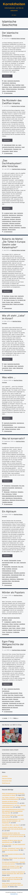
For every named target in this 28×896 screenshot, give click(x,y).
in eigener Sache (8, 213)
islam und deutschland (12, 577)
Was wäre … (8, 377)
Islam (5, 81)
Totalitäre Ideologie (7, 502)
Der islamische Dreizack (10, 34)
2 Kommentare (8, 308)
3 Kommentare (8, 431)
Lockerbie (4, 630)
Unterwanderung (11, 91)
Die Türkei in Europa (9, 300)
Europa (12, 296)
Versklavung (11, 705)
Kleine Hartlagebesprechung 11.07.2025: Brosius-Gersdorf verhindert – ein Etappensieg (13, 821)
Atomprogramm (8, 149)
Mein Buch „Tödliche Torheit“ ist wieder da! (13, 858)
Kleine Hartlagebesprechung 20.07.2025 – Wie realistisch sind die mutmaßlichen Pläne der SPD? (13, 811)
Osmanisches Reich (7, 304)
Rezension (5, 699)
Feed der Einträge (7, 778)
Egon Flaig (10, 695)
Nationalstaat (5, 490)
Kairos (10, 87)
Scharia (23, 630)
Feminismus (8, 494)
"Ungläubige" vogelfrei (10, 622)
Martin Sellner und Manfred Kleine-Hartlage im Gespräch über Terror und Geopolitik (12, 885)
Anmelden (5, 776)
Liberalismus (5, 500)
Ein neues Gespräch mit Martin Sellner (12, 854)
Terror (3, 632)
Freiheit (15, 494)
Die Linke (21, 485)
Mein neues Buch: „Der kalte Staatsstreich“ (13, 844)
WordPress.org (6, 783)
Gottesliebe (10, 366)
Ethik (3, 494)
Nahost (16, 151)
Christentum (7, 217)
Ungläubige (16, 632)
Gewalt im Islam (16, 221)
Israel (23, 147)
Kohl (3, 429)
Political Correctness (11, 89)
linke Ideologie (15, 581)
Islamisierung (5, 83)
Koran (10, 368)
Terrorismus (21, 89)
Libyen (23, 628)
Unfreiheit (17, 701)
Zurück (4, 718)
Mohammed (19, 368)
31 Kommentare (8, 93)
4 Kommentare (8, 370)
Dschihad (17, 85)
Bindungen (7, 492)
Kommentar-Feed (6, 780)
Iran (17, 145)
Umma (4, 91)
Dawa (13, 85)
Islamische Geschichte (13, 81)
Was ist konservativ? (13, 438)
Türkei (3, 306)
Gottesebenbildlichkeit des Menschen (12, 496)
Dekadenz (20, 492)
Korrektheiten (14, 4)
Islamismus (13, 83)
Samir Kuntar (16, 630)
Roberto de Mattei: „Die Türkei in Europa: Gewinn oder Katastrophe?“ (14, 243)
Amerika (6, 560)
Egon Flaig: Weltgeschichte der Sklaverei (13, 644)
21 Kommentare (8, 231)
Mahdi (11, 151)
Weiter (15, 718)
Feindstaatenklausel (7, 573)
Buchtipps (6, 296)
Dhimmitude (5, 624)
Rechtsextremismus (7, 425)
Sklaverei (15, 699)
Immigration (5, 223)
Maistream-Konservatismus (17, 500)
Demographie (14, 485)
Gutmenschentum (9, 427)
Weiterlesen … (7, 76)
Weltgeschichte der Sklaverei (10, 707)
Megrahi (10, 630)
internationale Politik (9, 145)
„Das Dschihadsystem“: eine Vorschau (12, 163)
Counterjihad (7, 85)
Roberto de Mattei (18, 304)
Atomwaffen (7, 566)
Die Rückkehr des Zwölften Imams (11, 102)
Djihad (4, 568)
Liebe (14, 368)
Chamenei (15, 149)
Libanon (18, 628)
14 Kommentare (8, 711)
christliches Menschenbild (11, 693)
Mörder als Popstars (13, 592)
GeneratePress (14, 894)
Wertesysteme (12, 229)
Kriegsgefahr (5, 151)
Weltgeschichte (19, 705)
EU (16, 300)
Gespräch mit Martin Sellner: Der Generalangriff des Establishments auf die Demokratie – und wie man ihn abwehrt (13, 834)
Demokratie (14, 566)
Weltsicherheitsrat (7, 583)
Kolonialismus (17, 697)
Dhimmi (19, 622)
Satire (18, 429)
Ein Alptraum (9, 511)
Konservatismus (17, 498)
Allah (5, 366)
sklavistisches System (8, 701)
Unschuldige (5, 634)
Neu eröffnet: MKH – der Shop (10, 825)
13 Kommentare (8, 153)
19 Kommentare (8, 504)
